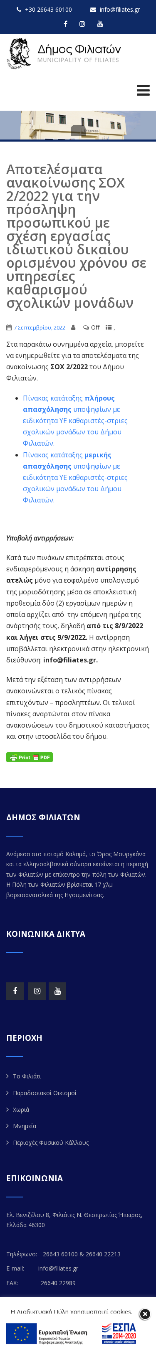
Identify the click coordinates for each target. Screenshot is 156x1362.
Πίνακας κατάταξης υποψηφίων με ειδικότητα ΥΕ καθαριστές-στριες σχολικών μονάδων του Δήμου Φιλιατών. (75, 420)
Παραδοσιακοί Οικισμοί (45, 1093)
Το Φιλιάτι (27, 1076)
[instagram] (82, 23)
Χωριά (21, 1109)
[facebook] (65, 23)
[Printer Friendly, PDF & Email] (29, 756)
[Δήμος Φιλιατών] (65, 53)
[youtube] (100, 23)
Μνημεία (24, 1126)
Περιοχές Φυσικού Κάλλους (51, 1142)
